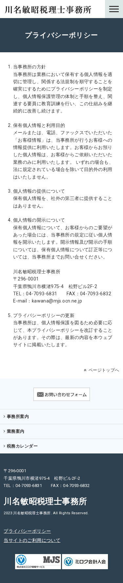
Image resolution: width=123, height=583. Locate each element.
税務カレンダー (22, 446)
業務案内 (16, 431)
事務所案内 (18, 416)
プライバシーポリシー (27, 531)
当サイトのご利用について (32, 540)
